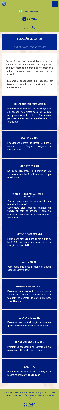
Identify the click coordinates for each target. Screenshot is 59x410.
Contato (32, 19)
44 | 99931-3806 (30, 11)
